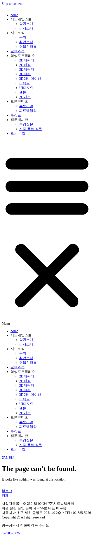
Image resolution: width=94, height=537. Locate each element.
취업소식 (26, 42)
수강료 (15, 115)
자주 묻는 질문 (30, 129)
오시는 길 (17, 133)
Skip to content (12, 3)
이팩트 (24, 83)
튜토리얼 (26, 106)
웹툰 (22, 92)
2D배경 (25, 65)
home (14, 15)
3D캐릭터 (26, 69)
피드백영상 (28, 110)
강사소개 (26, 28)
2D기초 (25, 97)
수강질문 (26, 124)
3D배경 (25, 74)
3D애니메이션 (30, 78)
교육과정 (17, 51)
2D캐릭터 (26, 60)
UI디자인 (26, 88)
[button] (47, 232)
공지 (22, 37)
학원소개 (26, 23)
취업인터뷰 (28, 46)
